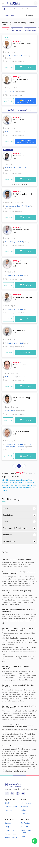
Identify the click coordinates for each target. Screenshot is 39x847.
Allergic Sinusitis (18, 483)
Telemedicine (9, 541)
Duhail (23, 810)
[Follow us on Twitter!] (23, 793)
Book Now (26, 67)
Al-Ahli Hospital (15, 92)
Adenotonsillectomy (20, 480)
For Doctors (25, 823)
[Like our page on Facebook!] (7, 793)
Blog (7, 827)
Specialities (8, 515)
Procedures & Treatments (15, 528)
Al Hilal (24, 814)
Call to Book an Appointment (19, 110)
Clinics (5, 521)
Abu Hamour (26, 803)
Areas (5, 508)
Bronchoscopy (29, 483)
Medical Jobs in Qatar (27, 831)
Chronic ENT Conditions (10, 485)
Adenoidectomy (7, 480)
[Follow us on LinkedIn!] (12, 793)
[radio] (13, 41)
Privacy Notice (11, 837)
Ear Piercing (30, 488)
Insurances (7, 534)
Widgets (24, 827)
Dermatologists (11, 806)
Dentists (8, 810)
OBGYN (8, 803)
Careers (8, 823)
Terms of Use (10, 834)
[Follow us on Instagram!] (18, 793)
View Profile (8, 67)
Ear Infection (20, 488)
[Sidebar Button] (3, 3)
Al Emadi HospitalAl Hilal (17, 242)
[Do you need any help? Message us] (34, 841)
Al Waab (24, 806)
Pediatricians (10, 814)
